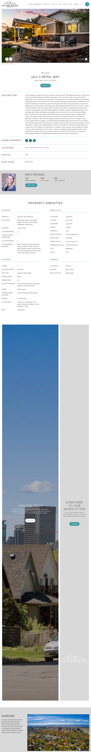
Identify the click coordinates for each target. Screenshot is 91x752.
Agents (46, 4)
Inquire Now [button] (45, 85)
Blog (70, 4)
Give (60, 4)
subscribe (74, 523)
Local (54, 4)
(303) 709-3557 (44, 180)
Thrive (65, 4)
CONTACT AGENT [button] (31, 185)
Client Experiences (34, 4)
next (10, 59)
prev (7, 59)
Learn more (30, 520)
